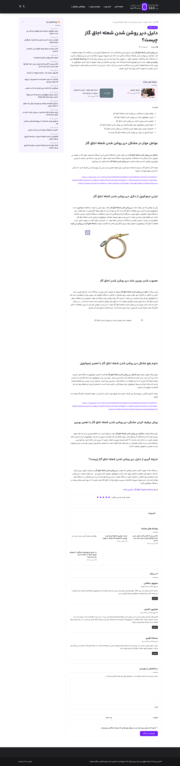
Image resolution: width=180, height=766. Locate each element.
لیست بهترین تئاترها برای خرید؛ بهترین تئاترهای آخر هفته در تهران (115, 537)
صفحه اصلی (118, 6)
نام (156, 707)
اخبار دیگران (148, 22)
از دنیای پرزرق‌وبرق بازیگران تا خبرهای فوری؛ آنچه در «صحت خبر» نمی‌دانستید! (83, 554)
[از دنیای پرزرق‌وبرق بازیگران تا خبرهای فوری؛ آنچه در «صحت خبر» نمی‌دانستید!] (83, 542)
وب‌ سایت (109, 717)
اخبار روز (108, 6)
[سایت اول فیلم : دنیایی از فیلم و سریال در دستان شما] (106, 93)
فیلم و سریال (95, 6)
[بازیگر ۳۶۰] (144, 6)
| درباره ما (21, 761)
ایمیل (155, 717)
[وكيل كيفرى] (148, 93)
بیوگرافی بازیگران (78, 6)
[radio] (109, 497)
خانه (154, 22)
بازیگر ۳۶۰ (129, 761)
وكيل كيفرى (134, 90)
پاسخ (155, 598)
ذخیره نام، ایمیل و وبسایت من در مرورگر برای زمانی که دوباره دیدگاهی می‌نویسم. (128, 728)
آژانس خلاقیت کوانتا (96, 761)
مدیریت (153, 47)
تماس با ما (28, 761)
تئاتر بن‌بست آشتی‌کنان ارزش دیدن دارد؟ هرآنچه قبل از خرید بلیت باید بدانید (145, 538)
